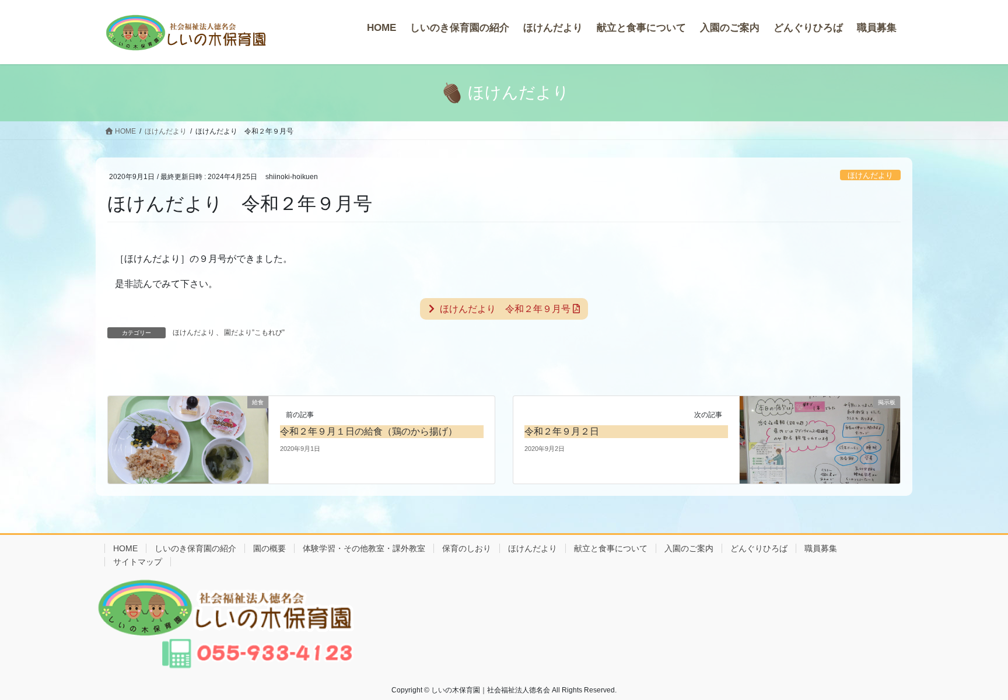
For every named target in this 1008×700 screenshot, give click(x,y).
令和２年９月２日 (561, 431)
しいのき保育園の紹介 (195, 548)
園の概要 (269, 548)
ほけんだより (870, 175)
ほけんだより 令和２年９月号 (504, 309)
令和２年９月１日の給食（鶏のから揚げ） (368, 431)
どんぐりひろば (759, 548)
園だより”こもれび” (254, 332)
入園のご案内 (688, 548)
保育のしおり (466, 548)
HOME (125, 548)
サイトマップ (137, 561)
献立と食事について (611, 548)
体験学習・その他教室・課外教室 (364, 548)
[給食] (188, 439)
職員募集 (820, 548)
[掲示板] (820, 439)
